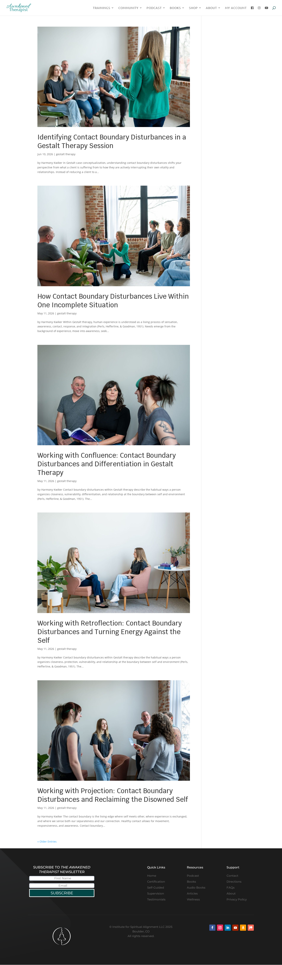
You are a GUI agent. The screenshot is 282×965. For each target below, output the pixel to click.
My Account (236, 8)
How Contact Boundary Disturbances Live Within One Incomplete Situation (113, 300)
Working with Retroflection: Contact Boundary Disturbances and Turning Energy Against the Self (109, 632)
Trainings (101, 8)
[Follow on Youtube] (235, 928)
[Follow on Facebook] (212, 928)
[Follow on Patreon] (251, 928)
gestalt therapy (65, 154)
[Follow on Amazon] (243, 928)
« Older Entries (47, 841)
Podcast (154, 8)
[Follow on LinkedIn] (228, 928)
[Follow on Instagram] (220, 928)
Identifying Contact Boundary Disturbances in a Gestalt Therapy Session (111, 141)
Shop (193, 8)
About (211, 8)
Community (128, 8)
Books (175, 8)
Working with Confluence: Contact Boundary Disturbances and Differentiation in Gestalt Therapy (106, 464)
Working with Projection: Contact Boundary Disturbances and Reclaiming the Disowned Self (112, 795)
